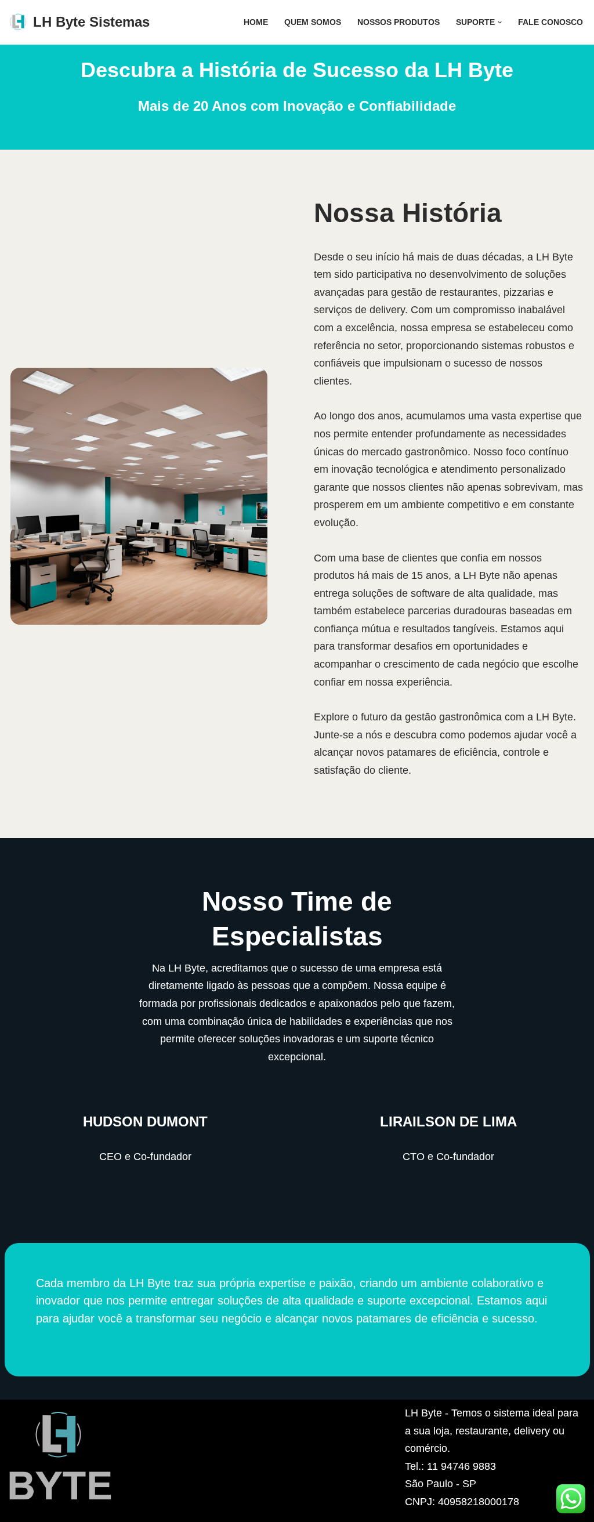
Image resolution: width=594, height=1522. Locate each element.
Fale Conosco (550, 22)
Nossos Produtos (398, 22)
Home (256, 22)
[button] (500, 22)
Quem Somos (312, 22)
